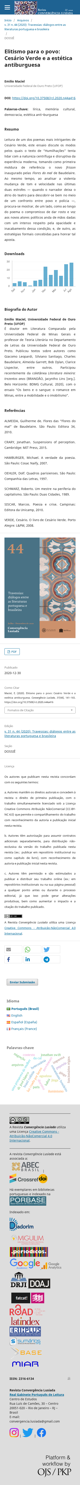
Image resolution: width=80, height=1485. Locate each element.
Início (8, 20)
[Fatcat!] (20, 1302)
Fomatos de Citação (21, 710)
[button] (13, 949)
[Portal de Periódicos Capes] (29, 1255)
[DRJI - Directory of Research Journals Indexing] (19, 1287)
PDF (14, 652)
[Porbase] (28, 1204)
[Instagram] (14, 1436)
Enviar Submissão (22, 982)
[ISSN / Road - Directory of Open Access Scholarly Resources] (28, 1314)
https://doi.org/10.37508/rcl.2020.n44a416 (44, 98)
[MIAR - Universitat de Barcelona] (25, 1367)
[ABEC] (26, 1171)
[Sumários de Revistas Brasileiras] (25, 1344)
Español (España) (24, 1022)
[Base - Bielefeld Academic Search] (26, 1358)
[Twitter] (27, 1436)
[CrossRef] (29, 1182)
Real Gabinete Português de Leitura (37, 1394)
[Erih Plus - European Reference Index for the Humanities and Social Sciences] (25, 1335)
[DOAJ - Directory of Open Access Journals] (39, 1287)
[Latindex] (25, 1324)
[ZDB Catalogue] (37, 1302)
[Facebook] (41, 1436)
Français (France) (24, 1029)
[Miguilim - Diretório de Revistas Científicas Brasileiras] (28, 1245)
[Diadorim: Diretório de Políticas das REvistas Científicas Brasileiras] (50, 1268)
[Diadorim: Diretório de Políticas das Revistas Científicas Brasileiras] (22, 1230)
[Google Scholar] (25, 1268)
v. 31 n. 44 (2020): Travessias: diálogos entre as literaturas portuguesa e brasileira (35, 27)
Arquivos (23, 20)
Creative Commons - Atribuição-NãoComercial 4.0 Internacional (34, 1135)
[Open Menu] (7, 7)
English (16, 1015)
